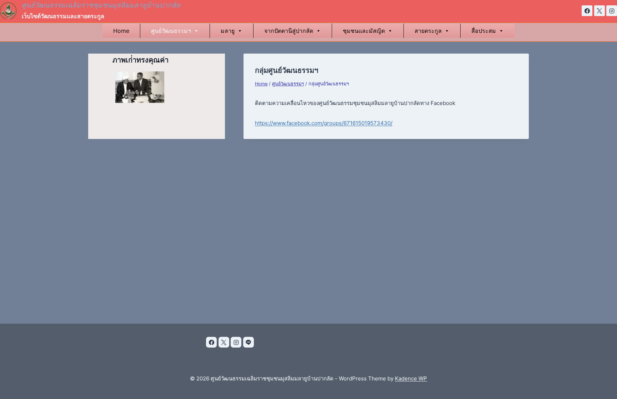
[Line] (248, 342)
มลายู (228, 30)
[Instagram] (611, 10)
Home (121, 30)
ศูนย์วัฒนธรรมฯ (171, 30)
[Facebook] (587, 10)
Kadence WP (411, 378)
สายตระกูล (428, 30)
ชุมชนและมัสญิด (364, 30)
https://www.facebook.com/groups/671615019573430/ (323, 123)
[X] (599, 10)
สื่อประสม (483, 30)
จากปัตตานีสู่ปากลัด (288, 30)
